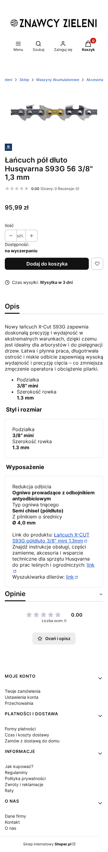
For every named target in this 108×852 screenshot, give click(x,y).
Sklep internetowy (47, 844)
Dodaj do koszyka (47, 264)
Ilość (9, 225)
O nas (10, 828)
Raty (9, 790)
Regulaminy (16, 772)
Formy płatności (20, 728)
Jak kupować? (19, 766)
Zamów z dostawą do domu (32, 740)
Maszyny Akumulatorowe (57, 79)
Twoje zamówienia (22, 691)
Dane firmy (15, 816)
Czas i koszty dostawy (27, 734)
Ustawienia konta (21, 697)
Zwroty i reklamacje (24, 784)
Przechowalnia (19, 703)
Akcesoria (94, 79)
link (70, 577)
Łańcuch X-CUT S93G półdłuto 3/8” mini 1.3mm (50, 538)
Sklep (24, 79)
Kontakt (12, 822)
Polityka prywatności (25, 778)
